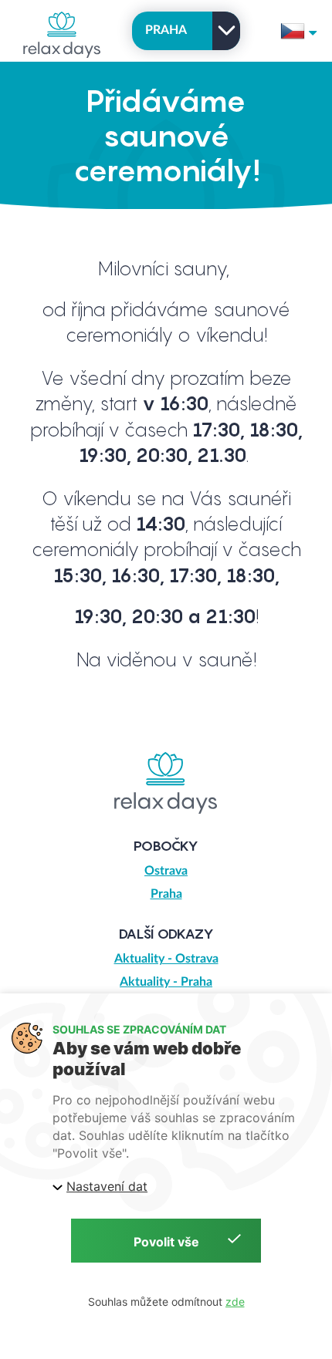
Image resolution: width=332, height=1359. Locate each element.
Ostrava (166, 871)
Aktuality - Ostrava (166, 959)
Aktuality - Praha (166, 982)
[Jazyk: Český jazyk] (298, 31)
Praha (166, 894)
